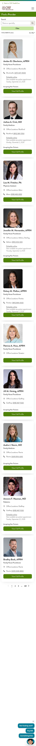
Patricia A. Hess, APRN (14, 345)
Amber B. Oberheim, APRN (16, 61)
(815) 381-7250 (18, 133)
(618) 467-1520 (18, 403)
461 (25, 586)
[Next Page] (28, 585)
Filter (17, 28)
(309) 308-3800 (17, 571)
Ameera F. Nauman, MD (14, 498)
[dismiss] (33, 721)
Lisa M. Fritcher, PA (12, 182)
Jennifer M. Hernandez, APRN (17, 230)
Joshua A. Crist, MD (12, 122)
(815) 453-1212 (17, 242)
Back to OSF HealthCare (12, 3)
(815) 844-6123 (17, 302)
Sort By (31, 33)
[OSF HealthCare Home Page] (7, 8)
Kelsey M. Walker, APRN (15, 291)
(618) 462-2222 (16, 194)
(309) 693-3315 (17, 456)
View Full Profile (18, 91)
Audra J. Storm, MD (12, 445)
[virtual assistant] (30, 741)
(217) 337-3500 (20, 73)
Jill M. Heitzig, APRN (13, 391)
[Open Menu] (32, 8)
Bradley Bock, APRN (13, 559)
